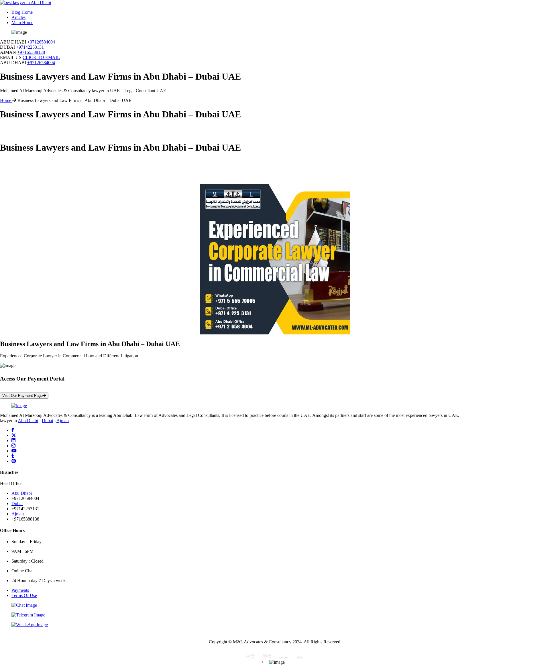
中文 (250, 656)
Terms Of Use (24, 595)
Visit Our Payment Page (22, 395)
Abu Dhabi (28, 420)
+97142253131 (30, 47)
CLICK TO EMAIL (41, 57)
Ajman (62, 420)
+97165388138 (31, 52)
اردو (301, 656)
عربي (284, 656)
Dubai (47, 420)
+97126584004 (41, 42)
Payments (20, 590)
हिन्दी (267, 656)
